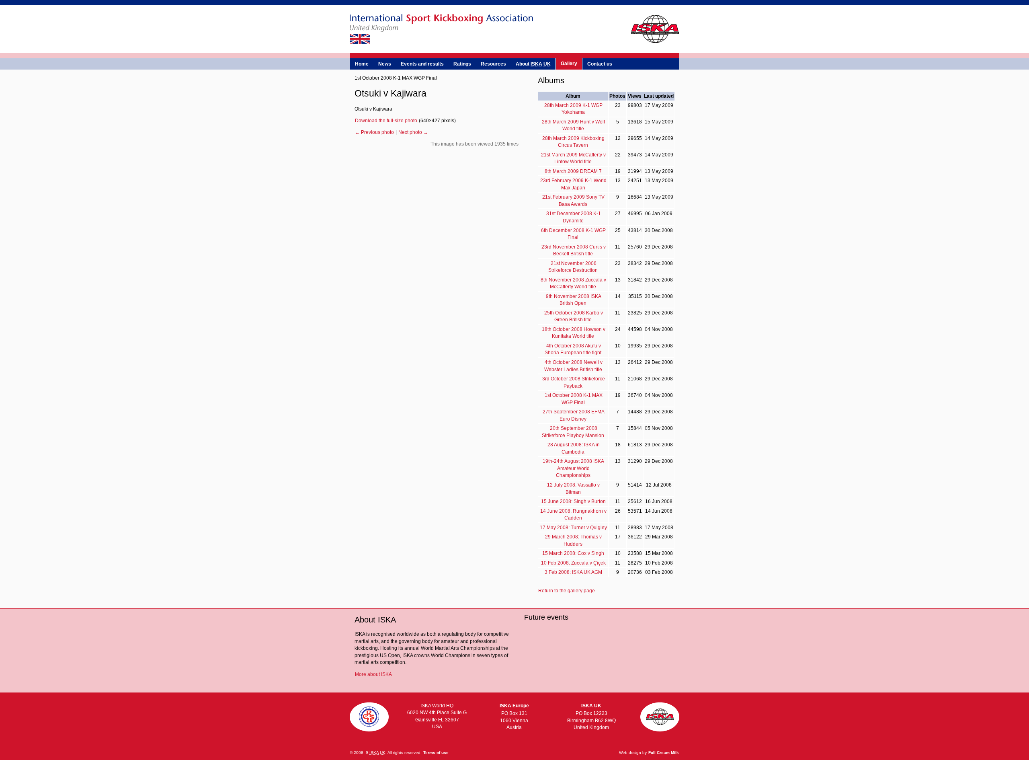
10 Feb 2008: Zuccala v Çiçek (573, 562)
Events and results (422, 63)
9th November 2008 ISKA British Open (573, 300)
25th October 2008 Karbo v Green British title (573, 316)
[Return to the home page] (514, 44)
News (384, 63)
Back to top (660, 717)
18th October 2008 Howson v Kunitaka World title (573, 333)
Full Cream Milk (663, 752)
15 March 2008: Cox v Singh (573, 553)
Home (362, 63)
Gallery (569, 63)
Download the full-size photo (386, 120)
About (533, 63)
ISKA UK (591, 705)
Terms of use (436, 752)
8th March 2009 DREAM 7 (573, 171)
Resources (493, 63)
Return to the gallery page (566, 590)
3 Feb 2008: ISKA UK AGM (573, 572)
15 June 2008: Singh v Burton (573, 501)
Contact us (599, 63)
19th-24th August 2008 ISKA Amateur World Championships (573, 468)
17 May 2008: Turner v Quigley (573, 527)
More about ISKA (373, 674)
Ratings (462, 63)
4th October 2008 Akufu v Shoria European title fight (573, 349)
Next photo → (413, 132)
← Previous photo (374, 132)
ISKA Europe (514, 705)
